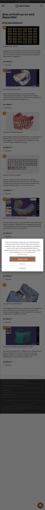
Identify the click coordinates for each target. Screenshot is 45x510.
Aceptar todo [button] (22, 259)
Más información (22, 254)
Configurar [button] (22, 268)
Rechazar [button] (22, 264)
